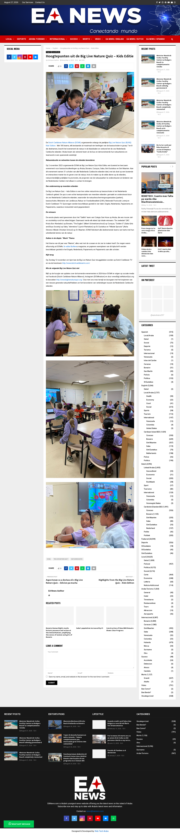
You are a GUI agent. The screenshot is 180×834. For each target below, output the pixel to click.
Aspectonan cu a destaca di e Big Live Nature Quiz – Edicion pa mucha (64, 581)
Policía (147, 375)
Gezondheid (151, 471)
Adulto (146, 682)
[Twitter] (74, 818)
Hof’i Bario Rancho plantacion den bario (165, 230)
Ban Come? (146, 689)
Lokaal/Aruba (149, 468)
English (49, 52)
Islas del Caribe (150, 360)
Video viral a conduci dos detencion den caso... (147, 252)
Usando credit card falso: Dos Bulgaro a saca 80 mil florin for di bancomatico (119, 723)
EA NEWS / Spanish (155, 39)
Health (148, 396)
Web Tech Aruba (101, 831)
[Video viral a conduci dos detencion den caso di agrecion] (149, 242)
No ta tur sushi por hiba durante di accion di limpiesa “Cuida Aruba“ (163, 148)
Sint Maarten (151, 443)
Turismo (147, 350)
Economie (150, 475)
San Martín (148, 371)
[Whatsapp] (113, 818)
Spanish (144, 332)
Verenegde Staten (153, 503)
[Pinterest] (90, 818)
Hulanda (147, 642)
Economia (148, 578)
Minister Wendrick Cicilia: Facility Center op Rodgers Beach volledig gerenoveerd (163, 83)
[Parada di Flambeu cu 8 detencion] (99, 753)
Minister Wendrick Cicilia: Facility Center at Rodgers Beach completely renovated (163, 105)
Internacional (57, 39)
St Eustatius (148, 382)
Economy (150, 400)
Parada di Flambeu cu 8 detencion (117, 751)
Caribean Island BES (152, 432)
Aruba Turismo (37, 39)
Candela (147, 671)
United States (151, 428)
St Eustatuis (146, 546)
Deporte (21, 39)
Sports (146, 410)
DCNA (49, 559)
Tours (146, 607)
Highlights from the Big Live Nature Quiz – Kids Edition (116, 581)
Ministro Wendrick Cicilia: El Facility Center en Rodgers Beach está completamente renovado (163, 127)
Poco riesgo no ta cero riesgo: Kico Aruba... (148, 230)
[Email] (105, 818)
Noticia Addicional (151, 585)
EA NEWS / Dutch (135, 39)
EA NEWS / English (115, 39)
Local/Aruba (56, 52)
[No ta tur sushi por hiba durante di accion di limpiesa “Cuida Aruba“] (148, 148)
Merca (146, 646)
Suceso (74, 39)
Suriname (148, 650)
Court (148, 403)
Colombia (150, 425)
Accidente (148, 660)
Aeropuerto (148, 614)
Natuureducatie (76, 559)
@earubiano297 (157, 315)
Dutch (143, 464)
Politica (147, 567)
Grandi (146, 678)
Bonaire (147, 368)
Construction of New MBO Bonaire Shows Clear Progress (119, 629)
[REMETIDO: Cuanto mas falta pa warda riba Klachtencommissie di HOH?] (157, 182)
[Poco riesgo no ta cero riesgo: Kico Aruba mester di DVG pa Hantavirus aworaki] (149, 221)
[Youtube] (98, 818)
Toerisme (148, 489)
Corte (146, 575)
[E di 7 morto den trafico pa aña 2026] (165, 242)
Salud (146, 339)
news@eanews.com (95, 811)
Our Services (27, 2)
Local (9, 39)
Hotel (146, 596)
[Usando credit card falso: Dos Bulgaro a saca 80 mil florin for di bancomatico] (99, 724)
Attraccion (148, 610)
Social (146, 343)
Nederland (150, 528)
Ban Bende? (146, 692)
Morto (86, 39)
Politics (147, 460)
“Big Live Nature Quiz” (61, 559)
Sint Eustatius (151, 450)
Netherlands (151, 453)
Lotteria (147, 582)
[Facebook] (66, 818)
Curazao (147, 364)
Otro (145, 653)
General (147, 592)
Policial (147, 564)
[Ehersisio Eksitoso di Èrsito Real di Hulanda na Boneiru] (55, 724)
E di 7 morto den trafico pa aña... (164, 250)
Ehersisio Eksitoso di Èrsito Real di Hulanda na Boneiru (74, 722)
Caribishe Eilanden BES (153, 507)
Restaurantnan (150, 603)
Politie (146, 532)
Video (98, 39)
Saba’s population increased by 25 (89, 628)
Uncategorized (147, 696)
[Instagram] (82, 818)
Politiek (147, 535)
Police (146, 457)
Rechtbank (150, 482)
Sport (146, 485)
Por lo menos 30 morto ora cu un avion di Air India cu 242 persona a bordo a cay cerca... (119, 738)
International (149, 418)
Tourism (147, 414)
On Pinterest (148, 280)
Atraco (146, 667)
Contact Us (40, 2)
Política (147, 378)
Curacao (149, 435)
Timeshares (149, 600)
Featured (145, 539)
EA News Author (53, 60)
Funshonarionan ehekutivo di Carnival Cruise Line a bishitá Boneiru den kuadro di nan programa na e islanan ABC (75, 757)
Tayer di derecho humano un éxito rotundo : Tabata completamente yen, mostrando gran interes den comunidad (74, 739)
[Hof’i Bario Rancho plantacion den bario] (165, 221)
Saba (148, 446)
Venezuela (148, 357)
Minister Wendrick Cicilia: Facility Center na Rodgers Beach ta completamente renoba (163, 61)
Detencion (148, 664)
